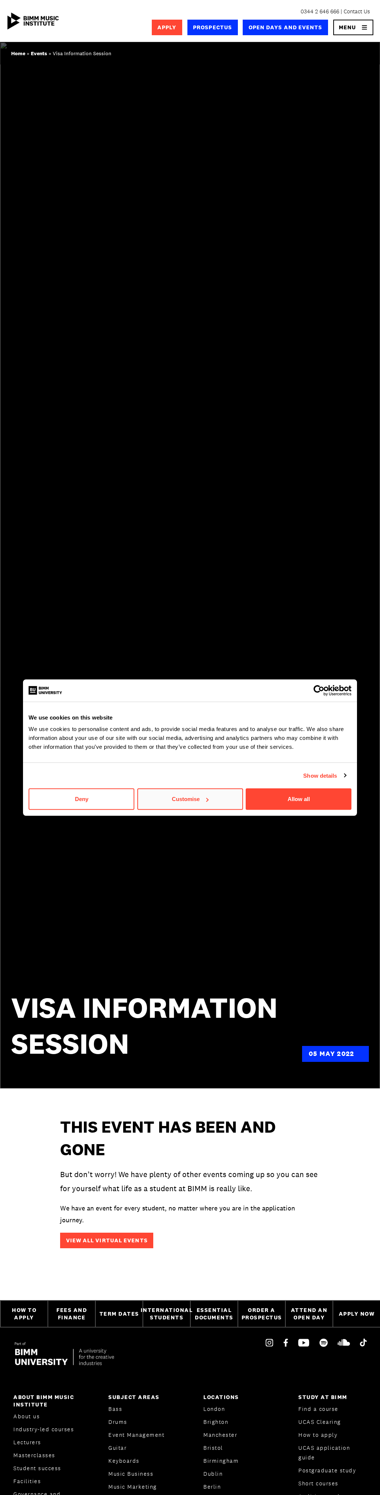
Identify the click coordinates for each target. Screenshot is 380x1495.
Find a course (318, 1408)
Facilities (27, 1481)
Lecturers (27, 1442)
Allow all (299, 799)
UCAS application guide (324, 1452)
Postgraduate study (327, 1470)
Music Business (130, 1473)
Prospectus (212, 27)
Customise (186, 799)
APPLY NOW (357, 1313)
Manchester (220, 1434)
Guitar (117, 1447)
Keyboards (124, 1460)
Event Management (136, 1434)
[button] (353, 27)
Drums (117, 1421)
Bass (115, 1408)
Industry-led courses (43, 1429)
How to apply (317, 1434)
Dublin (213, 1473)
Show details (320, 775)
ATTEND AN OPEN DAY (309, 1313)
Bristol (213, 1447)
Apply (166, 27)
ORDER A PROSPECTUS (262, 1313)
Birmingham (221, 1460)
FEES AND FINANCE (71, 1313)
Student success (37, 1468)
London (214, 1408)
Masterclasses (34, 1455)
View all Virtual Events (107, 1240)
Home (18, 53)
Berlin (212, 1486)
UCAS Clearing (319, 1421)
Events (39, 53)
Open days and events (285, 27)
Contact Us (357, 11)
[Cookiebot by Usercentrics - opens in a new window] (318, 690)
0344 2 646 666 (320, 11)
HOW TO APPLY (24, 1313)
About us (26, 1416)
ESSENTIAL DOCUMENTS (214, 1313)
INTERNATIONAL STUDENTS (166, 1313)
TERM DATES (119, 1313)
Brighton (215, 1421)
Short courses (318, 1483)
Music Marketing (132, 1486)
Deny (81, 799)
